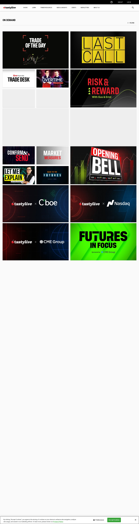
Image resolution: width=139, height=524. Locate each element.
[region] (69, 520)
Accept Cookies (114, 520)
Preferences (99, 520)
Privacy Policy (58, 522)
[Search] (133, 7)
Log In (129, 2)
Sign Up (120, 2)
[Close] (135, 519)
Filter (132, 23)
